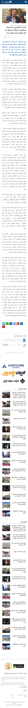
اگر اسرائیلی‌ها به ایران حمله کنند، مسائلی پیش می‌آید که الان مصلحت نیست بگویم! (19, 403)
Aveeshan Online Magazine (13, 702)
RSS (13, 697)
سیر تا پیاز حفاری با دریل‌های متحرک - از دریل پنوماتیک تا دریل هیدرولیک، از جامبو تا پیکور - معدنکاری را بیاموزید (19, 395)
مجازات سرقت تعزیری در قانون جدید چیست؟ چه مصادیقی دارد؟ (19, 487)
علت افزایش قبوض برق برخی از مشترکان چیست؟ (18, 453)
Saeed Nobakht (18, 705)
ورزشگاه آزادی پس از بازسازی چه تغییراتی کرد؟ (19, 503)
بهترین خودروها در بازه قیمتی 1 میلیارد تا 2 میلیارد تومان (18, 495)
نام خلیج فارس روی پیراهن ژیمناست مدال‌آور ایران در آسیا (19, 469)
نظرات (5, 35)
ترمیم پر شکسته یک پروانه (20, 418)
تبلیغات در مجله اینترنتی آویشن (22, 695)
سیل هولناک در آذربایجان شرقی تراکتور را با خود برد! (18, 478)
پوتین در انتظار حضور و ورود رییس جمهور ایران (19, 427)
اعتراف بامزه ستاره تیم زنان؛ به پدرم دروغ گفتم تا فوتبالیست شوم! (19, 437)
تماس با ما (12, 695)
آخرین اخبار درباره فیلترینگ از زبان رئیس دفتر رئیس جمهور (19, 444)
